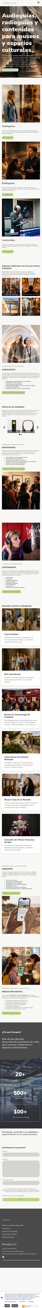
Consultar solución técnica (11, 591)
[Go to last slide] (4, 427)
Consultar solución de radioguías (13, 469)
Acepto (7, 1305)
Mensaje (5, 1159)
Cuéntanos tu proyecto (10, 70)
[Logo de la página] (9, 3)
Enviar (21, 1199)
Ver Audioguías (8, 137)
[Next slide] (37, 427)
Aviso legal (22, 1301)
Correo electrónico (7, 1179)
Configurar (31, 1301)
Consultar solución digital (11, 893)
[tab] (19, 434)
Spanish (28, 1306)
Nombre (4, 1151)
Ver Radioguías (7, 194)
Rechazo (14, 1305)
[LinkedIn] (3, 1257)
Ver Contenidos (8, 251)
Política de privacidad (10, 1301)
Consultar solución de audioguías (13, 392)
